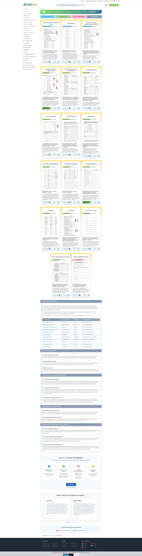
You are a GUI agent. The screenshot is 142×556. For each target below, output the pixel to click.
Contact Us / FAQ (65, 543)
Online (54, 61)
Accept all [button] (65, 554)
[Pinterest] (110, 0)
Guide (94, 16)
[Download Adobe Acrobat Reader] (114, 0)
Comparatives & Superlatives (28, 32)
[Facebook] (112, 0)
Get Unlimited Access (114, 5)
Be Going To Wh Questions (28, 24)
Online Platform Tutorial (56, 544)
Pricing (82, 0)
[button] (75, 547)
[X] (116, 0)
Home (48, 535)
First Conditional (26, 36)
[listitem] (49, 472)
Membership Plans (45, 543)
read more (54, 59)
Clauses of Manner (26, 28)
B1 (63, 16)
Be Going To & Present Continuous (29, 19)
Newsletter (107, 0)
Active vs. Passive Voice (27, 13)
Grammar (53, 535)
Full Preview (51, 38)
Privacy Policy (73, 544)
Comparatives (25, 30)
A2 (48, 16)
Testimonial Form (55, 546)
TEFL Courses (54, 543)
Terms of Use (64, 546)
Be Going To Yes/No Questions (28, 26)
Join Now (71, 484)
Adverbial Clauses (26, 15)
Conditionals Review (27, 34)
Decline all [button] (71, 554)
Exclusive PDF (45, 61)
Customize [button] (76, 554)
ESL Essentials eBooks (46, 544)
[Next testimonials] (100, 508)
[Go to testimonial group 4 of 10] (69, 522)
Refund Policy (73, 543)
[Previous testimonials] (42, 508)
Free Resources (100, 0)
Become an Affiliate (45, 546)
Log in (106, 5)
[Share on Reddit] (119, 0)
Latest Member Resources (90, 0)
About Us (63, 544)
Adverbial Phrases (26, 17)
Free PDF (45, 108)
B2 (78, 16)
